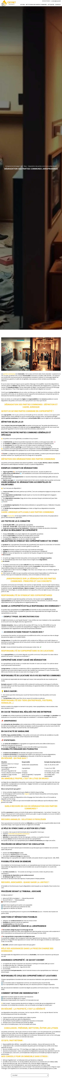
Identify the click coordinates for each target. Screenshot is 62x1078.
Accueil (22, 4)
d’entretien (11, 516)
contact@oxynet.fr (56, 1)
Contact (58, 4)
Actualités (51, 4)
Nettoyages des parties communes (36, 4)
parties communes (9, 374)
